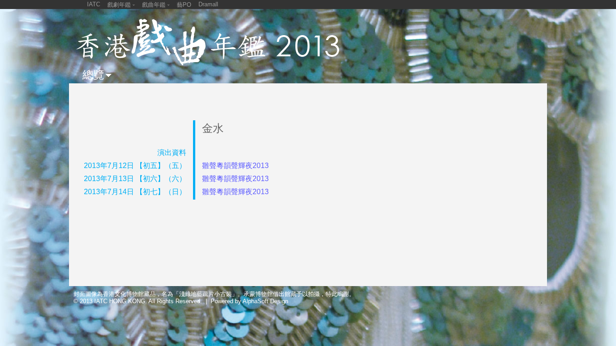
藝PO (184, 4)
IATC (93, 4)
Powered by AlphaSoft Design (249, 301)
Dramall (208, 4)
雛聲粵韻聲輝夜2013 (235, 165)
